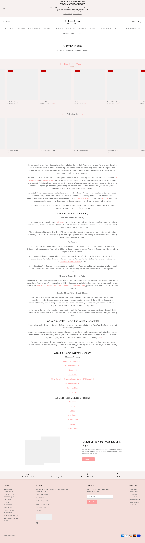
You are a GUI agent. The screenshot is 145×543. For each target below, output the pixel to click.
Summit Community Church (72, 361)
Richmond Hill (72, 420)
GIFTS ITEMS (118, 28)
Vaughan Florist (133, 491)
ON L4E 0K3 (72, 375)
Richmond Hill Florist (135, 502)
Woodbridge (72, 415)
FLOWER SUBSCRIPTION (133, 28)
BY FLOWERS (93, 28)
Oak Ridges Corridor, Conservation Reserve (53, 286)
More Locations (72, 428)
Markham (72, 424)
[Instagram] (4, 8)
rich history (60, 222)
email (100, 337)
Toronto (72, 406)
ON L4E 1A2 (72, 392)
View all (72, 66)
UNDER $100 (59, 28)
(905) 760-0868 (68, 14)
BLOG (80, 33)
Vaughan (72, 402)
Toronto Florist (133, 494)
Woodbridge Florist (134, 499)
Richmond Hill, (72, 370)
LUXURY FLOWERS (106, 28)
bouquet (105, 198)
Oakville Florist (133, 497)
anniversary (85, 198)
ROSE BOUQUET (47, 28)
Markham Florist (133, 505)
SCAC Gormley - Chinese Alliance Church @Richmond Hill (72, 379)
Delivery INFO (9, 28)
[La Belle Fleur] (72, 22)
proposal (77, 198)
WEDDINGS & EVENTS (69, 33)
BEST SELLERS (70, 28)
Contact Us (88, 459)
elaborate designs (47, 180)
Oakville (72, 411)
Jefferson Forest (79, 286)
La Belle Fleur (11, 535)
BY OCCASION (82, 28)
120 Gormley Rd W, (72, 383)
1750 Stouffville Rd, (72, 366)
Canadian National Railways (70, 262)
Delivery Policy (133, 489)
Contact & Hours (77, 14)
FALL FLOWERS (20, 28)
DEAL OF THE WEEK (34, 28)
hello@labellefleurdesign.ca (47, 501)
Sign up (91, 501)
